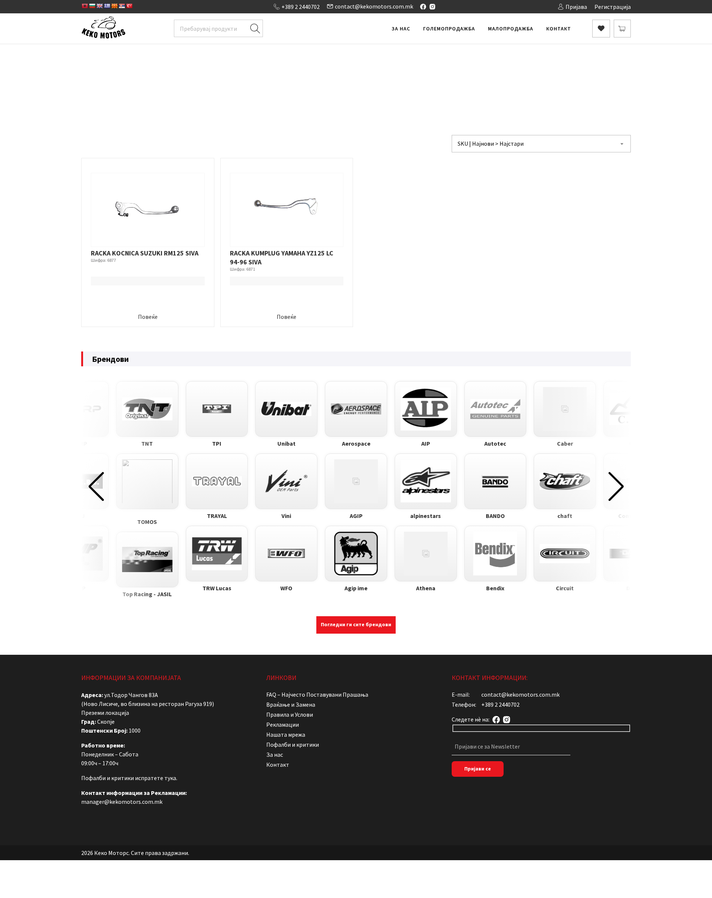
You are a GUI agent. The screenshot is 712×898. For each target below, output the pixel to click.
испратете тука (155, 778)
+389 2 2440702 (300, 6)
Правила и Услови (289, 714)
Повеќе (148, 316)
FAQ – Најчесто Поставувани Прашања (317, 694)
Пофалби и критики (292, 744)
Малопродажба (510, 28)
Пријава (576, 6)
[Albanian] (84, 6)
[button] (96, 486)
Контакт (558, 28)
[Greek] (106, 6)
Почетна (271, 76)
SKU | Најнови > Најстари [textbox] (491, 143)
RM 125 (427, 76)
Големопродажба (449, 28)
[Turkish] (129, 6)
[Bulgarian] (92, 6)
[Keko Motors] (103, 28)
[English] (99, 6)
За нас (401, 28)
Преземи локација (105, 712)
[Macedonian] (114, 6)
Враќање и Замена (290, 704)
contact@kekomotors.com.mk (374, 6)
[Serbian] (121, 6)
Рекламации (282, 724)
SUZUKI (403, 76)
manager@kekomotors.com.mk (121, 801)
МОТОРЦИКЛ (371, 76)
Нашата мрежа (285, 734)
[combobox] (541, 143)
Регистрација (612, 6)
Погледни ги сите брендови (356, 624)
